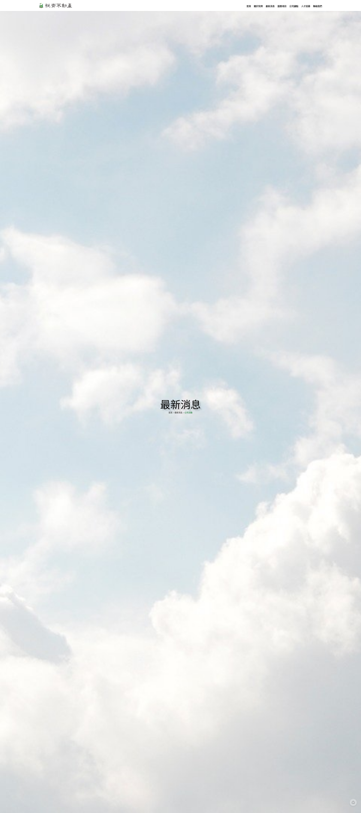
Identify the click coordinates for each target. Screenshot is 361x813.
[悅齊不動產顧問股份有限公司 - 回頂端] (353, 802)
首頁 (171, 412)
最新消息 (178, 412)
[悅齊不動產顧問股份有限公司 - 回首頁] (56, 5)
